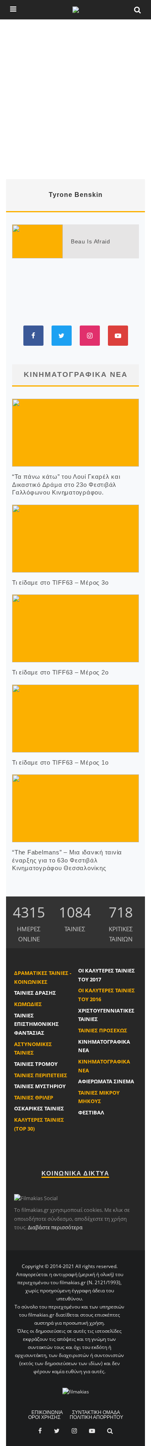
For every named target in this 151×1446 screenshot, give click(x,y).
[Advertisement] (75, 99)
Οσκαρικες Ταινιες (39, 1108)
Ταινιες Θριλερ (33, 1097)
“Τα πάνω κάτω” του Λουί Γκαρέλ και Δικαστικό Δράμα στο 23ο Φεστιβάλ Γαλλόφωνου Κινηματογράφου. (66, 484)
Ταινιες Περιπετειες (40, 1075)
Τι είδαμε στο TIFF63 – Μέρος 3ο (60, 582)
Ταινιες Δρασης (35, 992)
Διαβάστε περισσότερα (55, 1227)
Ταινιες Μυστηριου (40, 1086)
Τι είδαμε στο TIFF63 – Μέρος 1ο (60, 762)
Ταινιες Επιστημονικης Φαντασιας (36, 1024)
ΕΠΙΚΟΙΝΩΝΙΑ (47, 1412)
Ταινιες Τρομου (36, 1064)
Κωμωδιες (28, 1004)
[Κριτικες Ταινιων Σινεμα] (75, 1391)
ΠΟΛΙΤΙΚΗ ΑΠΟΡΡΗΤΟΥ (96, 1417)
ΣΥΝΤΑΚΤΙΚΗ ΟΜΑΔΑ (96, 1412)
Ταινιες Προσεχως (102, 1030)
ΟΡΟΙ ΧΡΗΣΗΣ (44, 1417)
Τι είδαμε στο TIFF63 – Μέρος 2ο (60, 672)
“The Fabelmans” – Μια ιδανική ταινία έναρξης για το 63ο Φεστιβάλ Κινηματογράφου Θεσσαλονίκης (67, 860)
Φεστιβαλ (91, 1112)
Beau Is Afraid (90, 241)
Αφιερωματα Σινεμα (106, 1081)
